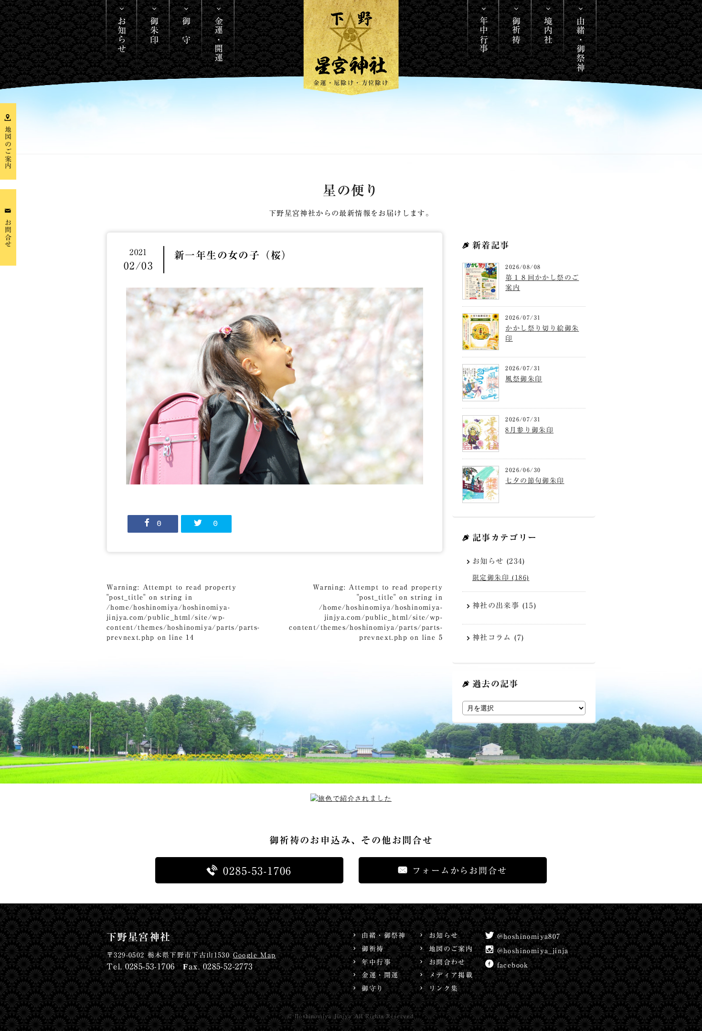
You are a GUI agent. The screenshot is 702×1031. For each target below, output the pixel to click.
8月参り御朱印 (529, 430)
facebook (513, 965)
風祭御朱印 (523, 379)
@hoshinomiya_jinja (533, 950)
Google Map (254, 955)
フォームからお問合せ (459, 870)
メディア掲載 (451, 975)
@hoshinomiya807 (529, 936)
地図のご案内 (451, 948)
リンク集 (443, 988)
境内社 (548, 30)
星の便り (351, 191)
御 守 (186, 30)
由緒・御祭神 (580, 44)
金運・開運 (218, 39)
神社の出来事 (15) (504, 605)
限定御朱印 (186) (500, 577)
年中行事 (483, 35)
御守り (372, 988)
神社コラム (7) (498, 637)
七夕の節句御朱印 (534, 480)
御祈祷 (516, 30)
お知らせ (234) (498, 561)
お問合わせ (447, 962)
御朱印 (154, 30)
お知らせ (121, 35)
